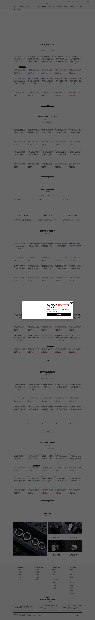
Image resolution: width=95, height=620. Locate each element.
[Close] (71, 303)
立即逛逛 (59, 314)
